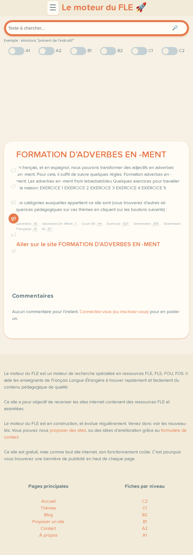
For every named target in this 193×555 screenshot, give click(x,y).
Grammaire (145, 224)
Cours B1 (91, 224)
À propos (48, 535)
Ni (46, 229)
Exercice (117, 224)
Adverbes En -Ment (59, 224)
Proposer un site (48, 522)
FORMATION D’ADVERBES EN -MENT (91, 154)
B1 (14, 219)
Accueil (48, 501)
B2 (13, 202)
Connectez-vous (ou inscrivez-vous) (114, 312)
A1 (14, 251)
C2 (13, 170)
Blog (48, 515)
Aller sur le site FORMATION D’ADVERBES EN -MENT (88, 244)
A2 (13, 235)
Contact (48, 528)
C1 (14, 187)
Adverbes (26, 224)
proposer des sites (68, 430)
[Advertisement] (96, 98)
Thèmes (48, 508)
